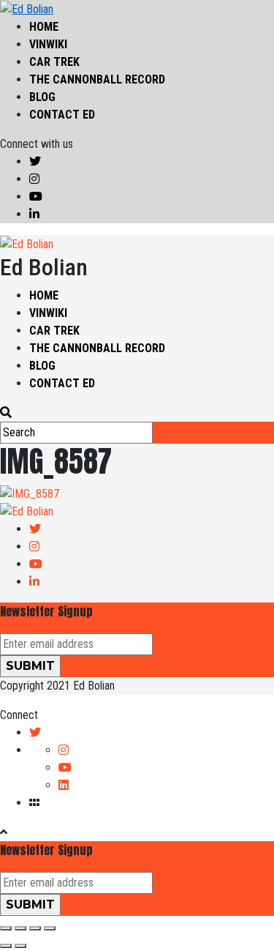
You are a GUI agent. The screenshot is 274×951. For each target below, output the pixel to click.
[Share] (20, 928)
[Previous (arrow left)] (6, 946)
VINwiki (48, 44)
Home (43, 27)
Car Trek (54, 62)
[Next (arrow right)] (20, 946)
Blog (42, 97)
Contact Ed (62, 115)
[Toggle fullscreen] (35, 928)
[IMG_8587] (29, 493)
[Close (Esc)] (6, 928)
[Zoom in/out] (50, 928)
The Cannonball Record (97, 79)
